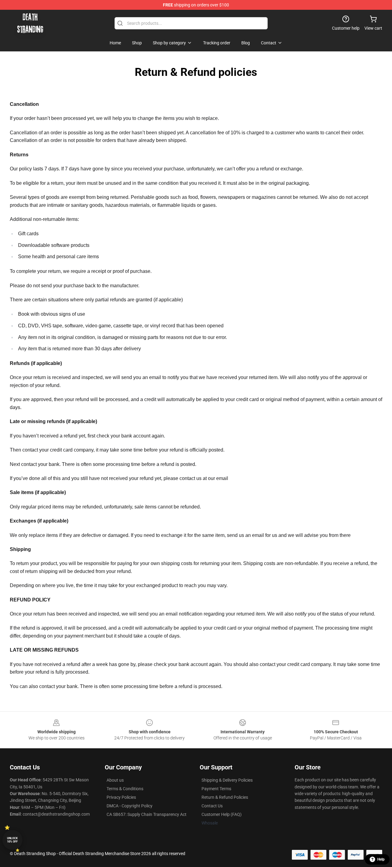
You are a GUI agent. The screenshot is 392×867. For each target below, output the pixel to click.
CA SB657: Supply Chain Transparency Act (147, 814)
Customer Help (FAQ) (222, 814)
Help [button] (381, 859)
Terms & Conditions (125, 788)
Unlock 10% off (12, 840)
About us (115, 780)
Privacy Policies (121, 797)
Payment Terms (216, 788)
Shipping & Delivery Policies (227, 780)
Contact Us (212, 805)
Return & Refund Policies (225, 797)
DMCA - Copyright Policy (130, 805)
